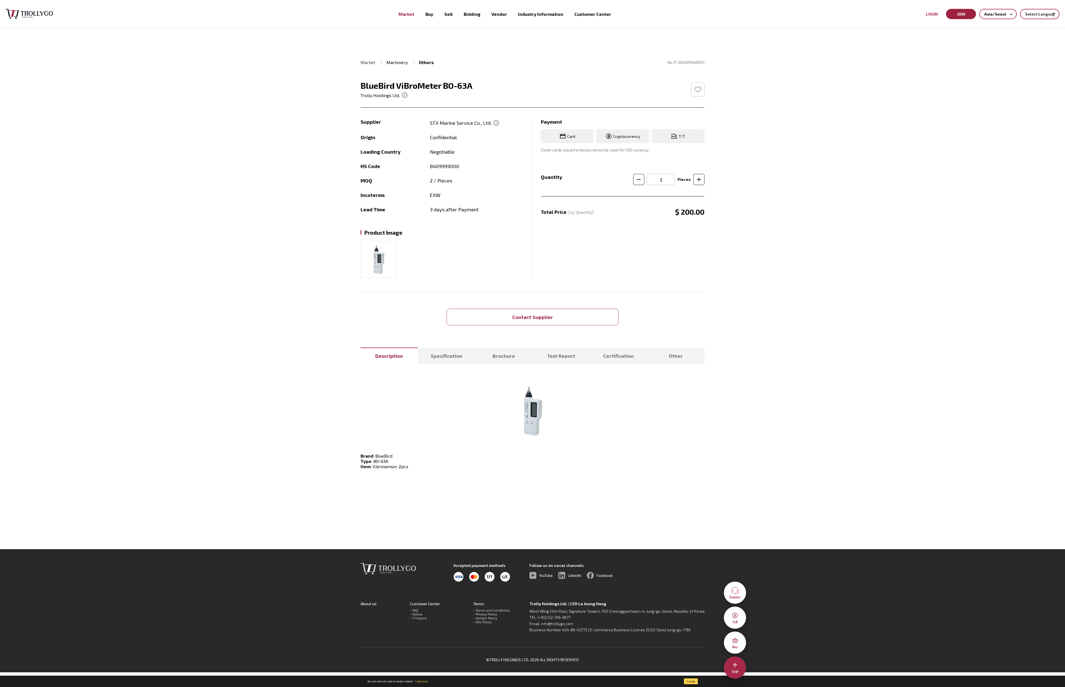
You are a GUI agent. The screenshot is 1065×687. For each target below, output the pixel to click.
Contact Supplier (532, 317)
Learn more (421, 681)
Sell (734, 622)
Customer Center (425, 603)
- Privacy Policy (485, 614)
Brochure (504, 356)
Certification (618, 356)
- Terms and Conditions (491, 610)
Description (389, 356)
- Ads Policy (482, 622)
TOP (735, 672)
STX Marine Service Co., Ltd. (461, 123)
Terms (478, 603)
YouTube (546, 575)
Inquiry (735, 597)
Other (676, 356)
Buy (735, 647)
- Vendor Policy (485, 618)
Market (368, 62)
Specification (446, 356)
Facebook (605, 575)
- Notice (416, 614)
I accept (691, 681)
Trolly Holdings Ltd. (380, 95)
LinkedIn (574, 575)
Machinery (397, 62)
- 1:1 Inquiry (418, 618)
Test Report (561, 356)
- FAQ (414, 610)
